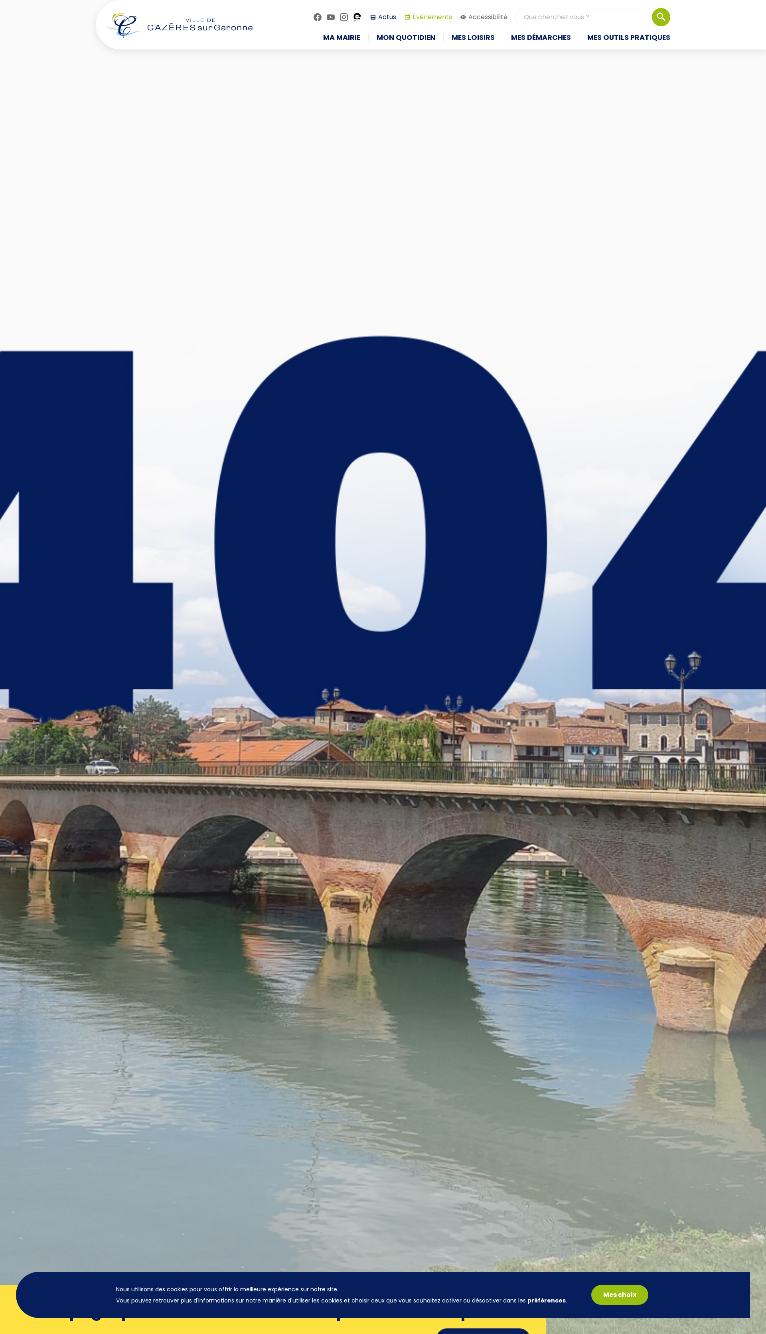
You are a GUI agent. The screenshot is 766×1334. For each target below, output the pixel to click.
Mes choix (619, 1294)
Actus (387, 17)
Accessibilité (487, 17)
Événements (432, 17)
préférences (546, 1300)
